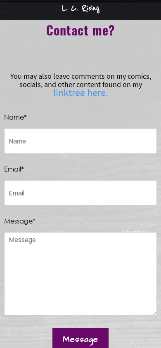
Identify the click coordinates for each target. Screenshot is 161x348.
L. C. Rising (80, 8)
